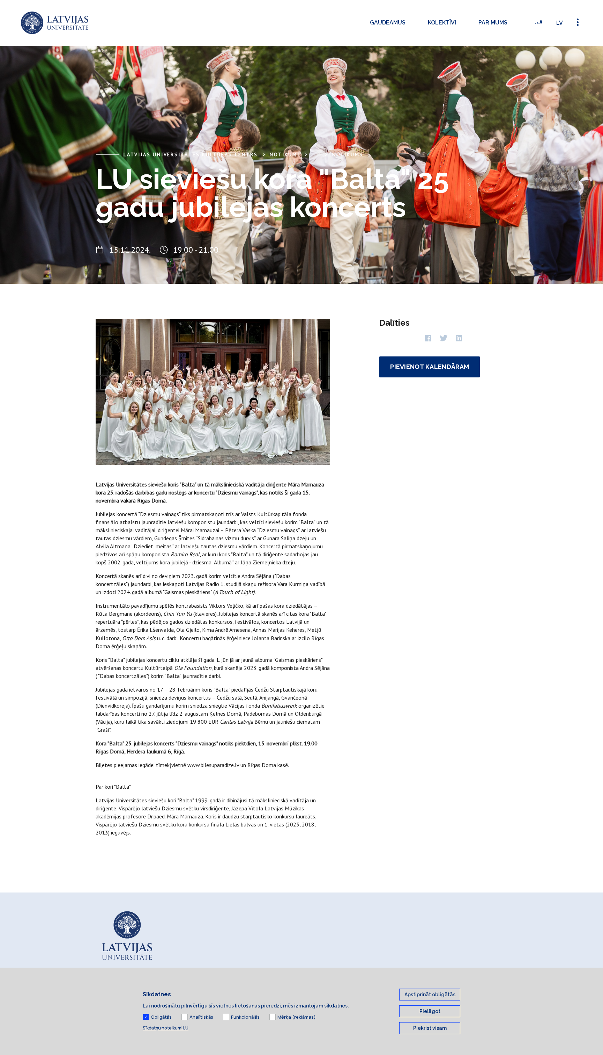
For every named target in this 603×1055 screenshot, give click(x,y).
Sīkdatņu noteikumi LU (165, 1028)
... (316, 154)
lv (559, 23)
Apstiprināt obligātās (429, 994)
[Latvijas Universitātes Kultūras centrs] (54, 23)
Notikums (347, 154)
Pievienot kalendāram (429, 366)
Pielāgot (429, 1011)
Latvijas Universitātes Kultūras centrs (191, 154)
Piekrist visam (430, 1028)
